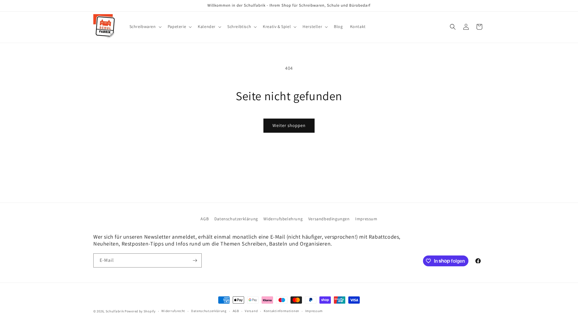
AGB (204, 218)
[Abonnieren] (194, 260)
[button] (145, 26)
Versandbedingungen (329, 218)
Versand (251, 311)
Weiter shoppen (289, 125)
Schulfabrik (115, 311)
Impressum (366, 218)
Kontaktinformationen (281, 311)
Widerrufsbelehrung (283, 218)
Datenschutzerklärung (236, 218)
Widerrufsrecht (173, 311)
